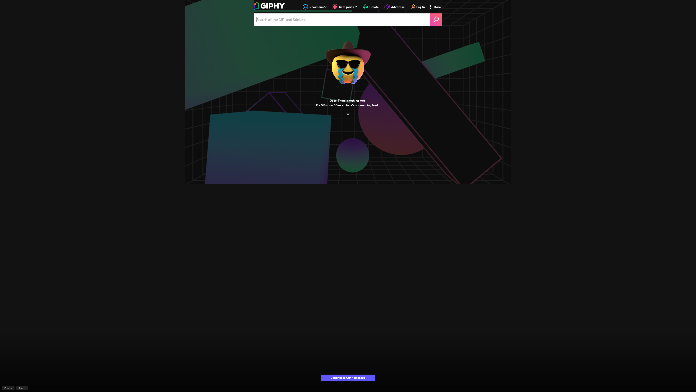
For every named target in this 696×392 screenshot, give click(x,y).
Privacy (8, 388)
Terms (22, 388)
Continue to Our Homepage (348, 377)
